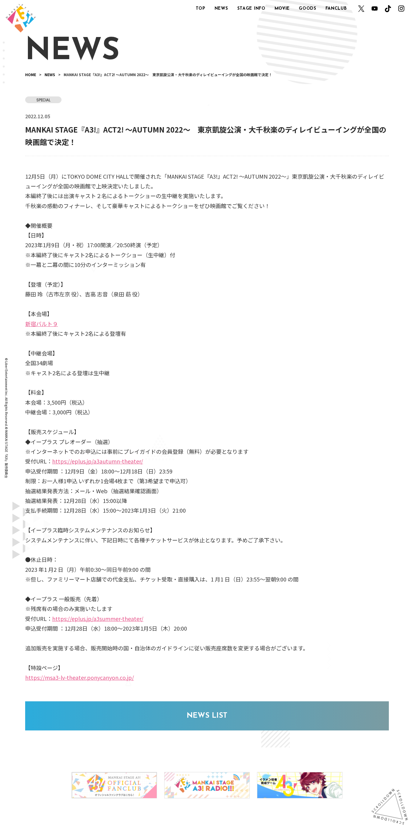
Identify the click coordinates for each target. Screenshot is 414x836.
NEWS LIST (207, 716)
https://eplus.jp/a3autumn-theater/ (97, 461)
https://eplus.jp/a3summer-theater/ (97, 618)
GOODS (307, 8)
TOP (200, 8)
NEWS (221, 8)
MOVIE (282, 8)
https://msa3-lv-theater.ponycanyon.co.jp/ (79, 677)
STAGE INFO (251, 8)
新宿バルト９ (41, 324)
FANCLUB (336, 8)
